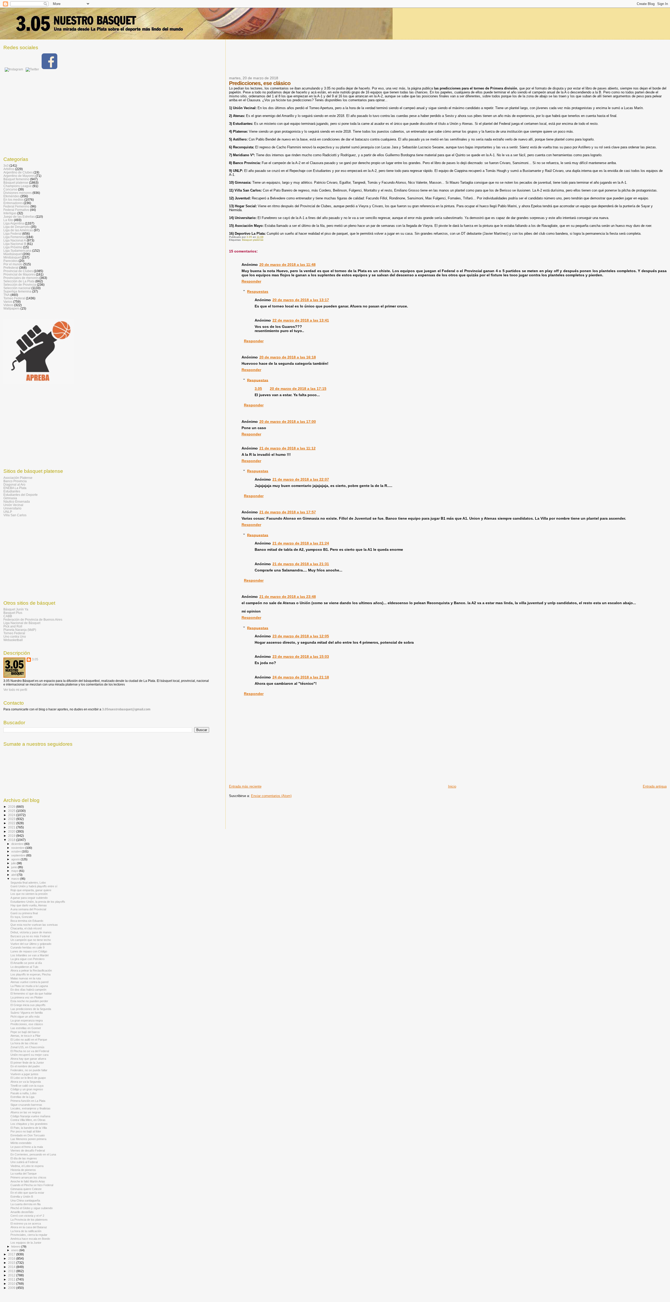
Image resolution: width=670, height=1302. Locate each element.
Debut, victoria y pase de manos (31, 932)
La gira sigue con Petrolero (27, 959)
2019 (12, 835)
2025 (12, 810)
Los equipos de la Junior (25, 1242)
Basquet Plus (12, 612)
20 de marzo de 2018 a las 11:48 (287, 264)
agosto (16, 859)
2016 (12, 1258)
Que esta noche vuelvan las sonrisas (34, 924)
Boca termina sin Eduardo (26, 920)
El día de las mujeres (23, 1158)
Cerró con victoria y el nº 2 (27, 1215)
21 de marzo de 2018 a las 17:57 (287, 512)
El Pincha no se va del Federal (29, 1051)
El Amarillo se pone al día (26, 962)
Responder (251, 281)
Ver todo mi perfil (15, 690)
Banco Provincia (15, 481)
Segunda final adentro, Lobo (28, 882)
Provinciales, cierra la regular (28, 1234)
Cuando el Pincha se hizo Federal (31, 1185)
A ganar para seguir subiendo (29, 897)
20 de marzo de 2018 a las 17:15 (298, 388)
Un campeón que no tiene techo (30, 939)
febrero (16, 1246)
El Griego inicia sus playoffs (28, 1005)
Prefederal (10, 267)
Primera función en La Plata (27, 1100)
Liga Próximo (12, 247)
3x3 (6, 165)
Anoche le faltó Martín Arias (27, 1181)
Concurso (10, 189)
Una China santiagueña (25, 1200)
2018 (12, 839)
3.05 (258, 388)
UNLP (7, 511)
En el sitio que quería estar (27, 1192)
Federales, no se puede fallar (28, 1070)
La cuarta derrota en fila (25, 1204)
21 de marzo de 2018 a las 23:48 (287, 596)
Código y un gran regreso (26, 1089)
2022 (12, 823)
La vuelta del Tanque (23, 1173)
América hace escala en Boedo (30, 1238)
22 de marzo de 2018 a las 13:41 (300, 320)
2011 (12, 1279)
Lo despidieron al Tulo (24, 966)
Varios (7, 301)
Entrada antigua (655, 786)
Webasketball (13, 640)
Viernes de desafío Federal (27, 1150)
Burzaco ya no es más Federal (30, 936)
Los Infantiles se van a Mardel (29, 955)
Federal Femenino (16, 206)
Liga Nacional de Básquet (21, 623)
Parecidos (10, 260)
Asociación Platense (17, 477)
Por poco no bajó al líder (25, 1131)
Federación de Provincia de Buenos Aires (32, 619)
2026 (12, 806)
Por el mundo (13, 264)
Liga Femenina (14, 237)
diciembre (17, 843)
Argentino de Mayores (19, 175)
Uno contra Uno (14, 636)
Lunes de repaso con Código (28, 951)
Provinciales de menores (21, 277)
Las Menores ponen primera (28, 1139)
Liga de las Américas (18, 230)
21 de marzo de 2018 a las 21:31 (300, 564)
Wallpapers (11, 308)
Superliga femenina (17, 291)
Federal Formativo (16, 209)
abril (14, 874)
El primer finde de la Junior (27, 1062)
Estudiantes (11, 491)
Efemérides (11, 196)
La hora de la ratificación (25, 1231)
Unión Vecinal (13, 505)
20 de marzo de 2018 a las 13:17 (300, 300)
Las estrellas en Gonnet (25, 1028)
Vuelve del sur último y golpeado (30, 943)
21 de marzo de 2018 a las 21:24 (300, 543)
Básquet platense (253, 239)
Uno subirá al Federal (24, 1162)
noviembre (18, 847)
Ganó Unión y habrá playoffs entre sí (33, 886)
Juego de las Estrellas (19, 216)
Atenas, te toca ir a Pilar (25, 1035)
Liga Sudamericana (17, 250)
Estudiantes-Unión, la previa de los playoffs (37, 901)
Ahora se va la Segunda (25, 1081)
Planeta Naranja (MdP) (19, 629)
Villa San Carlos (14, 515)
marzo (15, 878)
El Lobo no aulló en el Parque (28, 1039)
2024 (12, 815)
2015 (12, 1262)
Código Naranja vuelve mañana (30, 1116)
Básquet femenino (16, 179)
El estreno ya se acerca (25, 1223)
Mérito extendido (20, 1142)
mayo (15, 870)
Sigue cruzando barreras (26, 1104)
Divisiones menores (17, 192)
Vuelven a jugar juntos (24, 1074)
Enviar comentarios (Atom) (271, 796)
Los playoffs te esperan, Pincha (30, 974)
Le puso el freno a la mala (26, 1146)
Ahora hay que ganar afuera (28, 1058)
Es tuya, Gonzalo (21, 916)
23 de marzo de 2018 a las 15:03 (300, 656)
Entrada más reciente (245, 786)
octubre (16, 851)
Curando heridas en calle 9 (27, 947)
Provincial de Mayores (19, 274)
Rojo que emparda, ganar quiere (30, 890)
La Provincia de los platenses (29, 1219)
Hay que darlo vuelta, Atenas (28, 905)
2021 (12, 827)
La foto (8, 220)
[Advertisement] (324, 61)
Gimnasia (10, 498)
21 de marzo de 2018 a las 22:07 (300, 479)
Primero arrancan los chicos (28, 1177)
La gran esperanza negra (26, 1020)
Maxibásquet (12, 254)
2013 (12, 1271)
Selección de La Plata (19, 281)
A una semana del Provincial (28, 909)
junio (14, 867)
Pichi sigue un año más (25, 1016)
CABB (7, 616)
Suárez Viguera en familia (26, 1012)
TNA (6, 294)
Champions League (17, 186)
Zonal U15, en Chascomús (27, 1047)
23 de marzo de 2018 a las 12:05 (300, 636)
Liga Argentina (13, 223)
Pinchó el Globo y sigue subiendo (31, 1208)
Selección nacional (17, 288)
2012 (12, 1275)
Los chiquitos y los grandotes (29, 1123)
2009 (12, 1287)
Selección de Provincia (19, 284)
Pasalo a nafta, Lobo (23, 1093)
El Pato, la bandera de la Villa (28, 1127)
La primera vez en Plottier (26, 997)
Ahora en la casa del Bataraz (28, 1227)
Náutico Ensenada (16, 501)
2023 (12, 819)
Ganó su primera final (24, 913)
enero (15, 1250)
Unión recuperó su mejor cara (29, 1054)
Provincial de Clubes (18, 271)
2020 (12, 831)
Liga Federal (12, 233)
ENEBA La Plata (14, 488)
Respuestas (257, 291)
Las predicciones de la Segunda (30, 1009)
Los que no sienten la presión (29, 893)
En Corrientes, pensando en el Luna (33, 1154)
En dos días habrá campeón (28, 989)
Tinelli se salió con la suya (26, 1085)
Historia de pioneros (23, 1169)
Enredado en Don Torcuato (27, 1135)
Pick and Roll (12, 626)
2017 (12, 1254)
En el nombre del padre (25, 1066)
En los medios (13, 199)
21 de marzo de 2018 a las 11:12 (287, 448)
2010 (12, 1283)
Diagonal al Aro (14, 484)
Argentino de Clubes (18, 172)
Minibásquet (12, 257)
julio (14, 863)
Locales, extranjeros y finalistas (30, 1108)
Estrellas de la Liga (22, 1096)
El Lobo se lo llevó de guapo (28, 1077)
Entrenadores (13, 203)
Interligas (9, 213)
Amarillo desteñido (22, 1212)
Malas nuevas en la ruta (25, 978)
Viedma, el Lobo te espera (26, 1166)
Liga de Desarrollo (16, 226)
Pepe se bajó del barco (25, 1032)
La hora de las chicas (24, 1043)
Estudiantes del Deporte (20, 494)
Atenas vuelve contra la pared (29, 982)
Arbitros (8, 169)
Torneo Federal (14, 298)
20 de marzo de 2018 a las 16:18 (287, 357)
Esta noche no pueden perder (29, 1001)
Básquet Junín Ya (15, 609)
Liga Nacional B (14, 243)
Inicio (452, 786)
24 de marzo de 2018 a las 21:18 (300, 677)
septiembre (18, 855)
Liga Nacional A (14, 240)
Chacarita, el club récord (26, 928)
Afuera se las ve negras (25, 1112)
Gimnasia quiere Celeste (26, 1189)
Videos (8, 305)
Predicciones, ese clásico (26, 1024)
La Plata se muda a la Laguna (29, 985)
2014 (12, 1267)
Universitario (12, 508)
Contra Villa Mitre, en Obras (28, 1119)
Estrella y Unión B (21, 1196)
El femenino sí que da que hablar (31, 993)
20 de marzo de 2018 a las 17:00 (287, 421)
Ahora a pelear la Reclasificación (31, 970)
